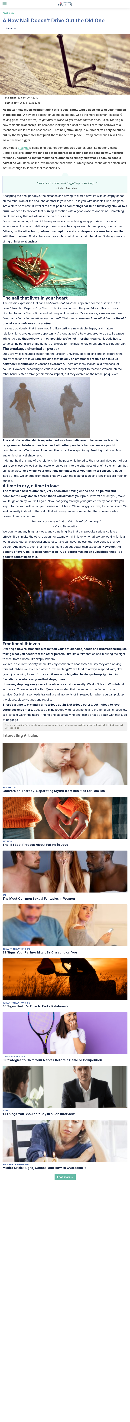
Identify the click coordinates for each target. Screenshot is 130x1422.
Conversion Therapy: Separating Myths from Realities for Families (54, 791)
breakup (23, 147)
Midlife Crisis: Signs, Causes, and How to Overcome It (44, 1168)
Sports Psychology (14, 1056)
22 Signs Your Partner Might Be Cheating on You (40, 952)
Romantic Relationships (16, 949)
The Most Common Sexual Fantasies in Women (39, 898)
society (33, 664)
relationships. (29, 241)
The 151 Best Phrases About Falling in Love (35, 845)
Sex (4, 895)
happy (93, 328)
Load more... (65, 1177)
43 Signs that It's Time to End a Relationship (37, 1006)
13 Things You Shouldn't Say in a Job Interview (39, 1114)
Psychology (8, 13)
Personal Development (16, 1164)
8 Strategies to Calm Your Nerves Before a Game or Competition (52, 1060)
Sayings (7, 841)
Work (6, 1110)
